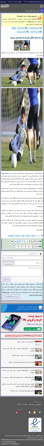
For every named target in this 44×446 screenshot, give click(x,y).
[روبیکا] (29, 412)
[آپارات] (21, 412)
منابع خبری (38, 404)
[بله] (39, 412)
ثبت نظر (6, 279)
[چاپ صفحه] (12, 241)
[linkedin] (15, 241)
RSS (19, 404)
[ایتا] (34, 412)
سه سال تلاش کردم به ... (31, 11)
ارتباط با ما (24, 404)
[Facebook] (22, 241)
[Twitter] (19, 241)
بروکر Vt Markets (29, 336)
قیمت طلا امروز (10, 336)
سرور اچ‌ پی (19, 336)
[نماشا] (16, 412)
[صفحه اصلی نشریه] (41, 11)
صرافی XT (38, 336)
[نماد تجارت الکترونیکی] (35, 432)
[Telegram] (29, 241)
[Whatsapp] (26, 241)
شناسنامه (31, 404)
